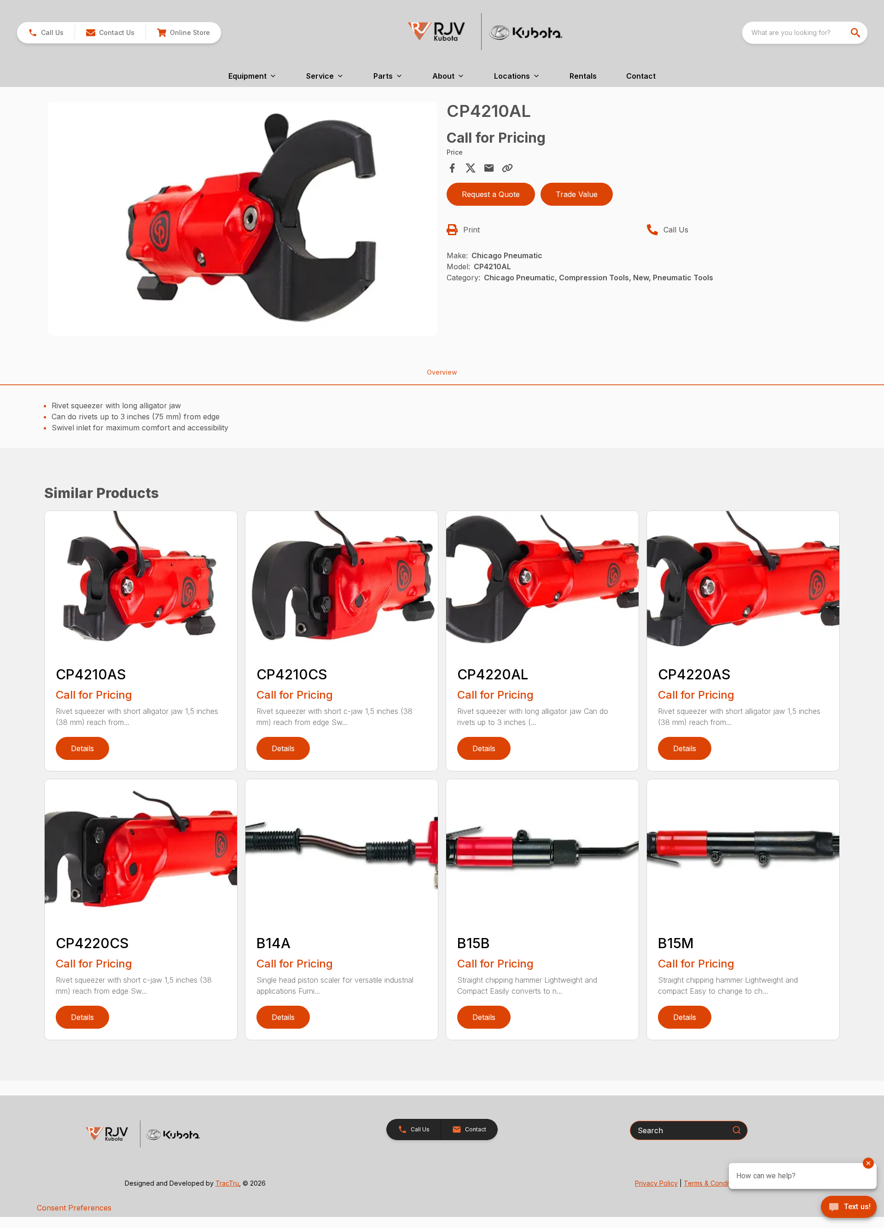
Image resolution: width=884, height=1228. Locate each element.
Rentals (583, 76)
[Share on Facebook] (452, 168)
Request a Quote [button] (491, 194)
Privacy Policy (656, 1183)
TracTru (227, 1183)
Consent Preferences (74, 1207)
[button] (46, 32)
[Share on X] (470, 168)
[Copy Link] (507, 168)
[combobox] (804, 33)
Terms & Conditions (713, 1183)
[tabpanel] (242, 220)
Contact (641, 76)
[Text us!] (849, 1207)
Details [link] (82, 748)
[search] (856, 32)
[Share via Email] (488, 168)
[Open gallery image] (242, 219)
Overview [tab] (442, 372)
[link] (183, 32)
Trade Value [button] (577, 194)
